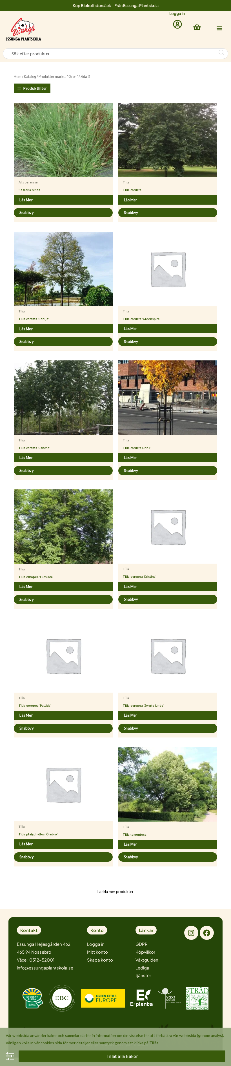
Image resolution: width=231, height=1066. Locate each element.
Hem (17, 77)
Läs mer (26, 200)
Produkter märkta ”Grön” (58, 77)
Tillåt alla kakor (122, 1056)
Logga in (177, 13)
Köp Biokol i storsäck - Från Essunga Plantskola (116, 5)
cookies (47, 1042)
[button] (219, 28)
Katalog (30, 77)
